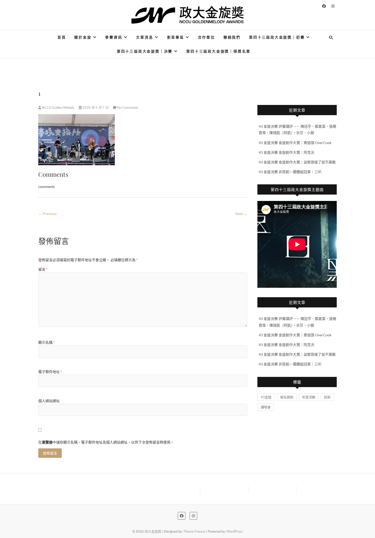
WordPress (235, 531)
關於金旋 (82, 37)
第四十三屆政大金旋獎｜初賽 (277, 37)
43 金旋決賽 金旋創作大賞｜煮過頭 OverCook (295, 142)
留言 (43, 269)
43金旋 (266, 397)
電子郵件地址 (50, 371)
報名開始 (286, 397)
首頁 (61, 37)
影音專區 (175, 37)
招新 (327, 397)
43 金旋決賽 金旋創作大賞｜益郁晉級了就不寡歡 (297, 162)
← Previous (47, 213)
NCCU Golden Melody (58, 107)
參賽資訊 (113, 37)
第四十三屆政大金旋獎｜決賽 (144, 51)
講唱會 (266, 407)
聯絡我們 (232, 37)
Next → (241, 213)
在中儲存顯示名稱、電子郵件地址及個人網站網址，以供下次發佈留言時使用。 (106, 442)
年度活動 (308, 397)
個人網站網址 (49, 401)
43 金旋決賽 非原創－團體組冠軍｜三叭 (290, 172)
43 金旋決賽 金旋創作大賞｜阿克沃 (286, 152)
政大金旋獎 (153, 531)
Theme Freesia (194, 531)
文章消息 (144, 37)
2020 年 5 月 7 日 (95, 107)
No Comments (127, 107)
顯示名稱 (46, 342)
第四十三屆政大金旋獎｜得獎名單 (218, 51)
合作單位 (206, 37)
